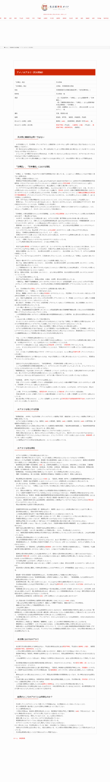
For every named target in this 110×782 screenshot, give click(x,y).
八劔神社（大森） (78, 125)
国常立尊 (60, 584)
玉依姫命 (47, 293)
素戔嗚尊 (89, 435)
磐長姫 (27, 246)
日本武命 (85, 679)
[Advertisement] (55, 33)
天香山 (33, 288)
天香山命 (91, 500)
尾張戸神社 (59, 125)
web (63, 121)
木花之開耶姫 (60, 213)
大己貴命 (80, 584)
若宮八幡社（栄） (82, 663)
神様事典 (22, 738)
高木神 (60, 190)
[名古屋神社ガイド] (55, 7)
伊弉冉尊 (67, 345)
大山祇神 (53, 230)
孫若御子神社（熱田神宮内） (25, 649)
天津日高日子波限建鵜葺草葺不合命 (73, 398)
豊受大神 (26, 556)
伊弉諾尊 (51, 345)
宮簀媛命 (85, 667)
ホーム (15, 738)
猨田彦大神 (43, 391)
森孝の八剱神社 (47, 684)
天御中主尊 (76, 352)
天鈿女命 (61, 391)
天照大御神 (66, 183)
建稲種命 (48, 547)
